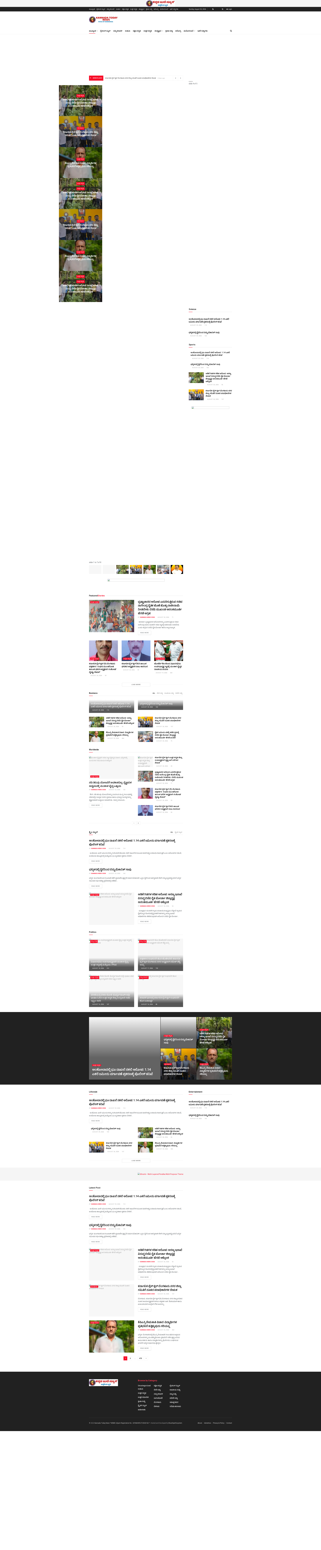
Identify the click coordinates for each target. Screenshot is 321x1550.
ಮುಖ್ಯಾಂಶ (92, 9)
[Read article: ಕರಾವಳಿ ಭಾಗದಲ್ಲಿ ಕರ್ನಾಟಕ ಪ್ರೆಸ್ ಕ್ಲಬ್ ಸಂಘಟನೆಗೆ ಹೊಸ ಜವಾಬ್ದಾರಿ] (160, 991)
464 (122, 738)
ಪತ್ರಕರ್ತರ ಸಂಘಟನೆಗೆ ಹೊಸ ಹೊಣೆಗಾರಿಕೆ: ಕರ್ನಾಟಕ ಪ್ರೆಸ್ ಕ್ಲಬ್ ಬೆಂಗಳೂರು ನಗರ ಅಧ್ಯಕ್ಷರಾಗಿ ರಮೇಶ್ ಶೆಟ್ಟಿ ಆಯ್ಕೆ (160, 961)
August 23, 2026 (114, 790)
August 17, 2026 (147, 968)
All (154, 693)
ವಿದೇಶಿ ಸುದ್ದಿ (178, 693)
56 (122, 726)
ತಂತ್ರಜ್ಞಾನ (141, 9)
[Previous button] (190, 81)
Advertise (207, 1423)
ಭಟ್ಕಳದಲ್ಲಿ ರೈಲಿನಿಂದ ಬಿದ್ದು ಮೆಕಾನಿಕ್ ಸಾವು (156, 703)
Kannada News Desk (147, 617)
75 (171, 741)
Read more (145, 633)
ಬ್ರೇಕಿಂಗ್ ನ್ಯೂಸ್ (100, 9)
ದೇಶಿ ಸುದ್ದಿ (160, 693)
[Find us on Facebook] (219, 9)
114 (107, 710)
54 (138, 670)
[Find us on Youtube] (216, 9)
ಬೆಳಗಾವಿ (156, 1406)
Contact (229, 1423)
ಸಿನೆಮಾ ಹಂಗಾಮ (175, 1406)
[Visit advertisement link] (160, 3)
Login (230, 9)
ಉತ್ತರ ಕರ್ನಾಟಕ (143, 1397)
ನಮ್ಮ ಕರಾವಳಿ (110, 9)
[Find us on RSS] (213, 9)
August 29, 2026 (98, 710)
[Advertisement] (160, 53)
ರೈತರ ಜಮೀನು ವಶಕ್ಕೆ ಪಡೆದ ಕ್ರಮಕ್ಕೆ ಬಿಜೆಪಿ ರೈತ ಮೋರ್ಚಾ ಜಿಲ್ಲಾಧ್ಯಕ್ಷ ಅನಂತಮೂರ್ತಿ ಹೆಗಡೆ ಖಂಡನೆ (167, 735)
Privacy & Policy (218, 1423)
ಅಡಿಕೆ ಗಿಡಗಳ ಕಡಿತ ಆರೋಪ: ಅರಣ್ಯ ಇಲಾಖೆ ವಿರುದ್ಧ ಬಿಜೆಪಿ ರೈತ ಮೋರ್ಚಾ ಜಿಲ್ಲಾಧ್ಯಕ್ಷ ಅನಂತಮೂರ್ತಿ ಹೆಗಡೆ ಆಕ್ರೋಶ (120, 720)
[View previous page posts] (134, 823)
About (200, 1423)
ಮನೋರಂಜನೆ (164, 9)
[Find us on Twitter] (222, 9)
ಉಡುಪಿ (118, 9)
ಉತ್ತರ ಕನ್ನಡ (133, 9)
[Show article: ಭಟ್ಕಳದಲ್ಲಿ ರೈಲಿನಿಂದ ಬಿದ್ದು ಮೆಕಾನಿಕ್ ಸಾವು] (109, 569)
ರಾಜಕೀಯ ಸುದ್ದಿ (169, 693)
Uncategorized (144, 1386)
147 (107, 1004)
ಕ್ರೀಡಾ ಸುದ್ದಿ (149, 9)
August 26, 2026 (113, 726)
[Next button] (192, 81)
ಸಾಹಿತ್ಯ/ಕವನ (174, 1402)
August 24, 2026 (162, 741)
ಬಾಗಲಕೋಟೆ (158, 1398)
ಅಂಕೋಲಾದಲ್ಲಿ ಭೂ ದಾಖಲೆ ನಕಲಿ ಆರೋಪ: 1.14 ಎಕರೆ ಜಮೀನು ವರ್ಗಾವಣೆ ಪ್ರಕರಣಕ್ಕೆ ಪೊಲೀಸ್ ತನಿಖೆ (136, 78)
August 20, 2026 (163, 617)
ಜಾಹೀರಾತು (142, 1410)
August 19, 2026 (161, 673)
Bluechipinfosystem (175, 1423)
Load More (136, 684)
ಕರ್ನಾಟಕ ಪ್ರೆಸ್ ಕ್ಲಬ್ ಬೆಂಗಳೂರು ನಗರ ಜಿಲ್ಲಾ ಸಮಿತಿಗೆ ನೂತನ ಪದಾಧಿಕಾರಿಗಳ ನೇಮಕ (168, 720)
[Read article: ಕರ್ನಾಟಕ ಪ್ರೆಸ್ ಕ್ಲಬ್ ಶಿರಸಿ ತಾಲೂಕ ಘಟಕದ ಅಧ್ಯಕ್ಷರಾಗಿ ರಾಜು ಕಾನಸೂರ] (136, 650)
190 (156, 968)
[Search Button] (231, 31)
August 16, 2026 (98, 1004)
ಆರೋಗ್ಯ (156, 9)
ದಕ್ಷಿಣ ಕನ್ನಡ (125, 9)
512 (107, 968)
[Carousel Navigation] (210, 80)
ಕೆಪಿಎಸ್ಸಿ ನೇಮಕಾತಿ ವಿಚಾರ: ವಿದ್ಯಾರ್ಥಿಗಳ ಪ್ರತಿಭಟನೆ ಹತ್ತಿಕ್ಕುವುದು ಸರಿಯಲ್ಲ (214, 1071)
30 (105, 675)
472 (140, 1358)
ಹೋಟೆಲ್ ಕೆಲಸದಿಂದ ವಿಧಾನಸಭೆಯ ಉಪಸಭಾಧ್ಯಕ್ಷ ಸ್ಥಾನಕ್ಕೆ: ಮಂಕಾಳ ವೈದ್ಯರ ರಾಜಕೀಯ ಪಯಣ (168, 666)
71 (172, 617)
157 (171, 726)
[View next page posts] (138, 823)
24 (171, 766)
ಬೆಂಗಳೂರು (80, 128)
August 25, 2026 (113, 738)
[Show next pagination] (146, 1358)
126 (124, 790)
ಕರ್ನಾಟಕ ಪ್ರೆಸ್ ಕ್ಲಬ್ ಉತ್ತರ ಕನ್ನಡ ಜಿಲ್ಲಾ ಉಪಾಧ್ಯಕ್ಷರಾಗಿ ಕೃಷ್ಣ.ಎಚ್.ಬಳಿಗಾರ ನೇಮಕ (168, 760)
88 (156, 1004)
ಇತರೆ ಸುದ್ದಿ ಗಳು (174, 9)
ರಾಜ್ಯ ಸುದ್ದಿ (94, 941)
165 (156, 707)
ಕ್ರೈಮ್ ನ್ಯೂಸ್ (178, 832)
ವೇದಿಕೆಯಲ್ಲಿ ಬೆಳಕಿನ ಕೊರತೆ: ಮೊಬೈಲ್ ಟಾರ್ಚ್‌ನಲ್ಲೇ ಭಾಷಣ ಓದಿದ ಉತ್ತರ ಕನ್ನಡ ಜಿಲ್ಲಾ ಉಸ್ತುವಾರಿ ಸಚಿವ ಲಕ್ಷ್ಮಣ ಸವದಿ (110, 998)
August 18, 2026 (98, 968)
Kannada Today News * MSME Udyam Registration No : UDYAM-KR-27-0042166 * (122, 1423)
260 (171, 673)
